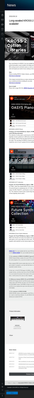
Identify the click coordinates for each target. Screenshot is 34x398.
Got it (12, 393)
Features (3, 24)
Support (3, 34)
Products (3, 19)
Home (3, 15)
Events (3, 29)
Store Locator (3, 39)
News (3, 383)
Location (3, 386)
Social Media (3, 390)
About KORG (3, 395)
